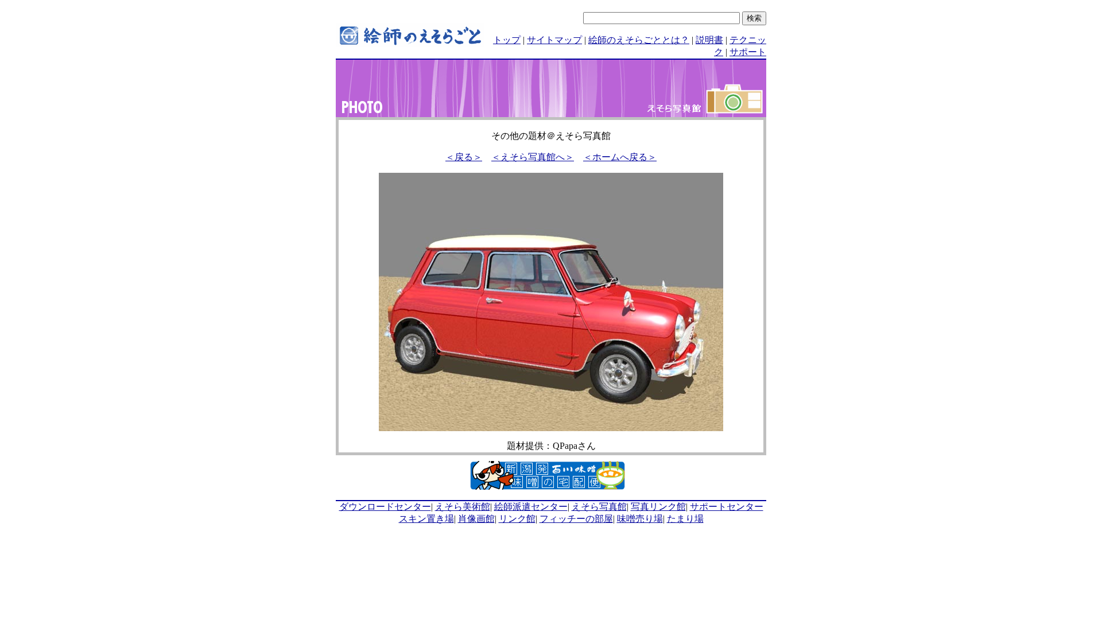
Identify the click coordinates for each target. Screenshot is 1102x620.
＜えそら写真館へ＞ (532, 157)
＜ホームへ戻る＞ (620, 157)
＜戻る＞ (463, 157)
